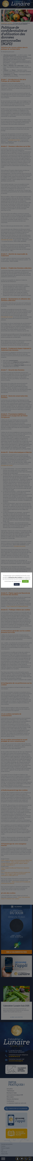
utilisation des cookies (15, 577)
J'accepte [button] (25, 581)
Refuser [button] (17, 584)
